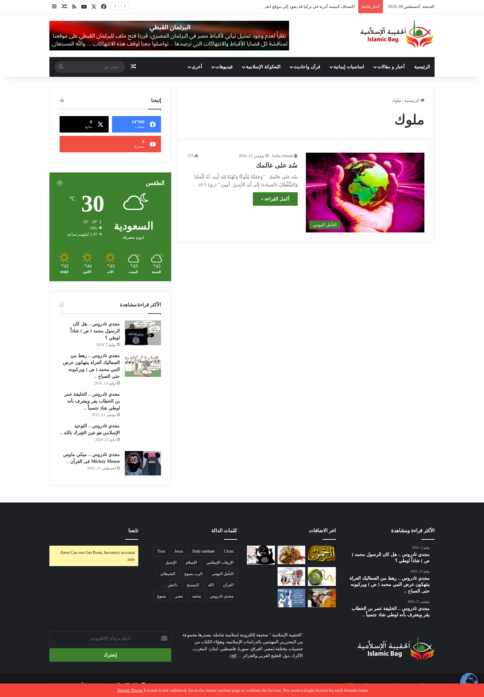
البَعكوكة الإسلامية (263, 66)
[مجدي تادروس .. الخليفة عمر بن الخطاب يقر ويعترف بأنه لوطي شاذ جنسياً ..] (143, 402)
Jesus (179, 551)
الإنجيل (170, 562)
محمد (196, 596)
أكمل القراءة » (275, 199)
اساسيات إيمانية (349, 66)
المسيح (193, 585)
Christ (228, 551)
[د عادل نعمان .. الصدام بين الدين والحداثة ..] (292, 598)
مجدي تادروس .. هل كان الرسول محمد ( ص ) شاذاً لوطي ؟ (95, 330)
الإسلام (191, 562)
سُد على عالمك (277, 165)
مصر (179, 596)
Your (161, 551)
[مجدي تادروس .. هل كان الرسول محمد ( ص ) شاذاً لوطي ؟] (143, 332)
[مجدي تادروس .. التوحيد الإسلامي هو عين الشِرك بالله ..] (143, 434)
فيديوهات (224, 66)
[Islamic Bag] (397, 34)
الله (211, 585)
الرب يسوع (193, 573)
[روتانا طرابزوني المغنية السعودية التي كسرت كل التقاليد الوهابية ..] (261, 576)
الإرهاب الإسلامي (219, 562)
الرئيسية (422, 66)
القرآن (228, 585)
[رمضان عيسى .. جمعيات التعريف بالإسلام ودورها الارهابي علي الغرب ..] (292, 576)
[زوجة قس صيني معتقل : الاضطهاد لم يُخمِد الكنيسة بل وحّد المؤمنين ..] (261, 598)
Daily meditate (203, 551)
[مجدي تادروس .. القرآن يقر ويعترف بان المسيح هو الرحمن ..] (322, 553)
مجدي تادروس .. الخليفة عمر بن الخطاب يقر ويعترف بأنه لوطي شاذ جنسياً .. (92, 401)
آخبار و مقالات (391, 66)
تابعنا (133, 530)
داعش (172, 585)
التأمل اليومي (222, 573)
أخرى (197, 66)
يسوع (161, 596)
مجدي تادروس (221, 596)
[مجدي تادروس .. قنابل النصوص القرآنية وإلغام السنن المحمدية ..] (322, 576)
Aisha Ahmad (282, 156)
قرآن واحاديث (307, 66)
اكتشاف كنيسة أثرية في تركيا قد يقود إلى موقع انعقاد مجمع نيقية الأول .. (291, 6)
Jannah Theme (130, 690)
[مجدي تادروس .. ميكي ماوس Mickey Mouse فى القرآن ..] (143, 463)
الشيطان (167, 573)
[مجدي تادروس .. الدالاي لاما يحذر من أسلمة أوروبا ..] (322, 598)
